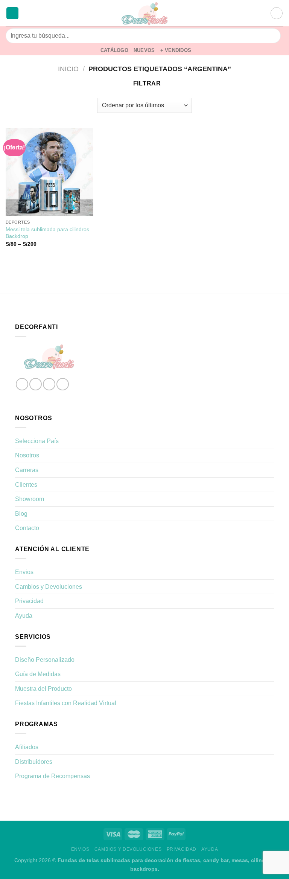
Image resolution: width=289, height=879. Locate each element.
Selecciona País (37, 441)
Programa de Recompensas (52, 776)
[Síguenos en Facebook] (22, 384)
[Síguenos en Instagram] (35, 384)
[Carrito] (277, 13)
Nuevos (144, 50)
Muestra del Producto (43, 689)
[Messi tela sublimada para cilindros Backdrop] (49, 172)
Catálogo (114, 50)
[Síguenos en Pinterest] (62, 384)
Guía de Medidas (38, 674)
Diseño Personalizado (45, 660)
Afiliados (26, 747)
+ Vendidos (176, 50)
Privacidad (29, 601)
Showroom (29, 499)
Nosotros (27, 455)
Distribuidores (33, 762)
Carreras (26, 470)
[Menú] (12, 13)
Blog (21, 513)
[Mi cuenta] (261, 13)
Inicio (68, 69)
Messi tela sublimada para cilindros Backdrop (47, 232)
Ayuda (23, 615)
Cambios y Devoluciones (48, 586)
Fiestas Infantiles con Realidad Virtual (65, 703)
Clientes (26, 484)
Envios (24, 572)
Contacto (27, 528)
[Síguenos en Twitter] (49, 384)
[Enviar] (272, 35)
